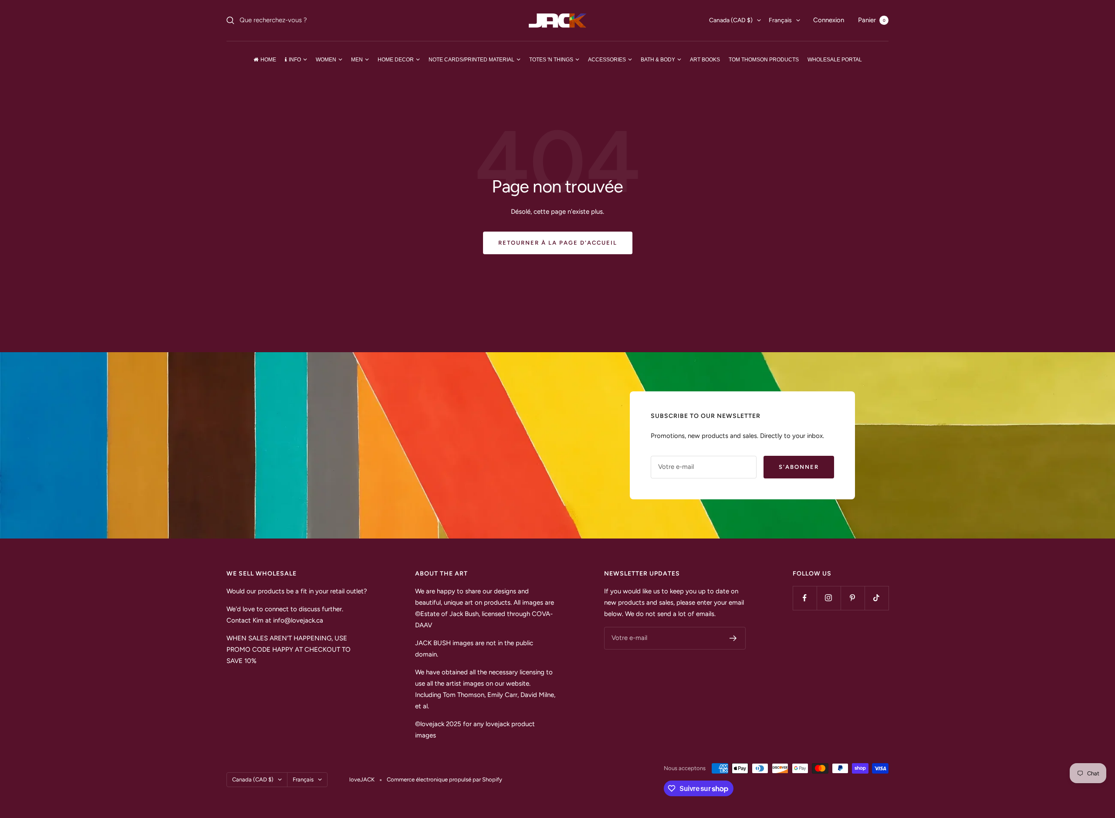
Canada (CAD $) (731, 20)
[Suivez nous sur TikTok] (877, 598)
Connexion (828, 20)
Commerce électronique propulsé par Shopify (444, 779)
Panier (871, 20)
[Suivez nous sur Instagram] (829, 598)
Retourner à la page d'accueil (557, 242)
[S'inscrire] (733, 638)
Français (780, 20)
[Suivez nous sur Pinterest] (853, 598)
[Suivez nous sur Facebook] (805, 598)
